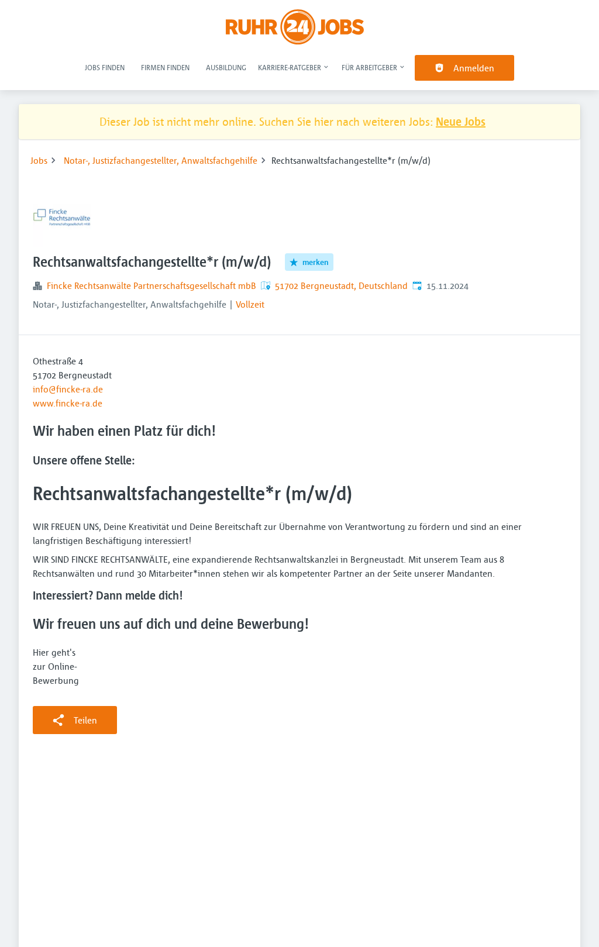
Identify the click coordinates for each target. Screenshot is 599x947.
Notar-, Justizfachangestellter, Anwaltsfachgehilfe (160, 160)
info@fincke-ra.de (68, 389)
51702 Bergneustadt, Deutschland (341, 285)
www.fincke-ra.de (67, 403)
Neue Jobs (461, 121)
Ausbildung (226, 67)
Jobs (38, 160)
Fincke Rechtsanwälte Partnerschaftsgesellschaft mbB (151, 285)
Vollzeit (250, 304)
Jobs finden (105, 67)
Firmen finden (165, 67)
